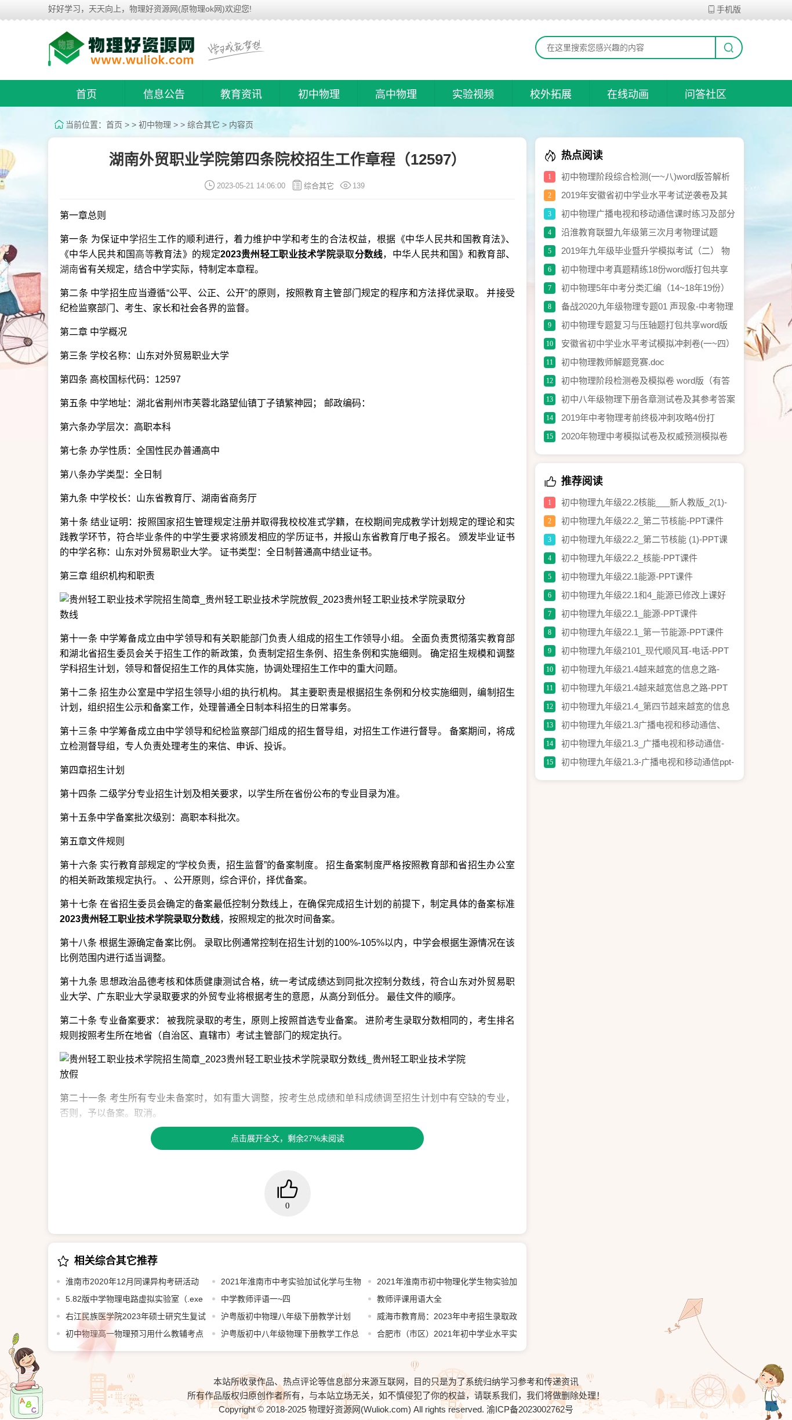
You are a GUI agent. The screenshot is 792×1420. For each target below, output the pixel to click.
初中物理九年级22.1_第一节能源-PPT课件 (642, 632)
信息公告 (164, 94)
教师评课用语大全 (409, 1299)
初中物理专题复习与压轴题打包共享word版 (644, 325)
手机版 (729, 9)
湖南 (69, 269)
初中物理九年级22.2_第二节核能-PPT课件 (642, 521)
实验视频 (473, 94)
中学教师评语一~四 (255, 1299)
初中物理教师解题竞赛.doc (612, 362)
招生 (148, 239)
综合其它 (203, 124)
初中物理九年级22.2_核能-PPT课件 (629, 558)
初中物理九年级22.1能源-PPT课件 (627, 576)
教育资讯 (241, 94)
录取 (345, 254)
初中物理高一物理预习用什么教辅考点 (135, 1333)
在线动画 (628, 94)
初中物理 (319, 94)
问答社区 (705, 94)
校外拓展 (551, 94)
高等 (144, 254)
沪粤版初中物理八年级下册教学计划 (286, 1316)
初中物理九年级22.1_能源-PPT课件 (629, 613)
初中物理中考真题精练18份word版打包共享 (644, 269)
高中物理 (396, 94)
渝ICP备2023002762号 (529, 1409)
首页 (86, 94)
